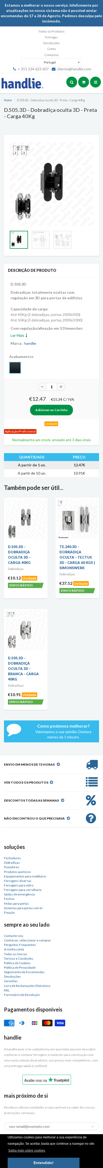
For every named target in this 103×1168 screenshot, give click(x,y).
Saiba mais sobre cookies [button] (26, 1150)
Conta (51, 49)
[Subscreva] (92, 1126)
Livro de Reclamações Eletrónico (27, 986)
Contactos (51, 55)
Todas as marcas (15, 954)
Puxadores (11, 867)
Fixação (9, 912)
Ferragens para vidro (18, 885)
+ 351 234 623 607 (33, 69)
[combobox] (51, 62)
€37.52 (65, 583)
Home (8, 100)
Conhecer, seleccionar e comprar (27, 940)
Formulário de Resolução (22, 995)
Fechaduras (12, 858)
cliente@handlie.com (74, 69)
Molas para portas (16, 903)
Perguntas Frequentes (20, 945)
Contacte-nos (13, 936)
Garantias (11, 981)
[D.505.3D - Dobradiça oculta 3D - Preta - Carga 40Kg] (51, 184)
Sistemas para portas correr (23, 908)
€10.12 (14, 577)
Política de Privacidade (20, 967)
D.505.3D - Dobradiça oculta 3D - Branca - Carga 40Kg (23, 668)
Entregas (51, 37)
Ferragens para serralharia (22, 890)
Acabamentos (21, 356)
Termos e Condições (18, 958)
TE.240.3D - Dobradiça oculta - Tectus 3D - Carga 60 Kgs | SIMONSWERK (77, 557)
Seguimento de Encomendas (24, 972)
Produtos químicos (17, 872)
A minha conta (14, 949)
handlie (30, 343)
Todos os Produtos (51, 31)
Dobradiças (12, 862)
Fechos (9, 899)
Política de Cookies (17, 963)
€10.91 (14, 694)
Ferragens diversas (17, 881)
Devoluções (51, 43)
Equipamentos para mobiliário (25, 876)
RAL (7, 990)
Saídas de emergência (19, 894)
